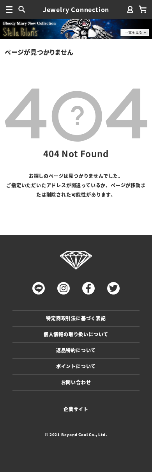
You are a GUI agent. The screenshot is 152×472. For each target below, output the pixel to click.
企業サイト (76, 409)
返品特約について (76, 350)
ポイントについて (76, 366)
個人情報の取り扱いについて (76, 334)
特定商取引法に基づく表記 (76, 318)
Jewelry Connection (76, 9)
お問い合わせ (76, 382)
